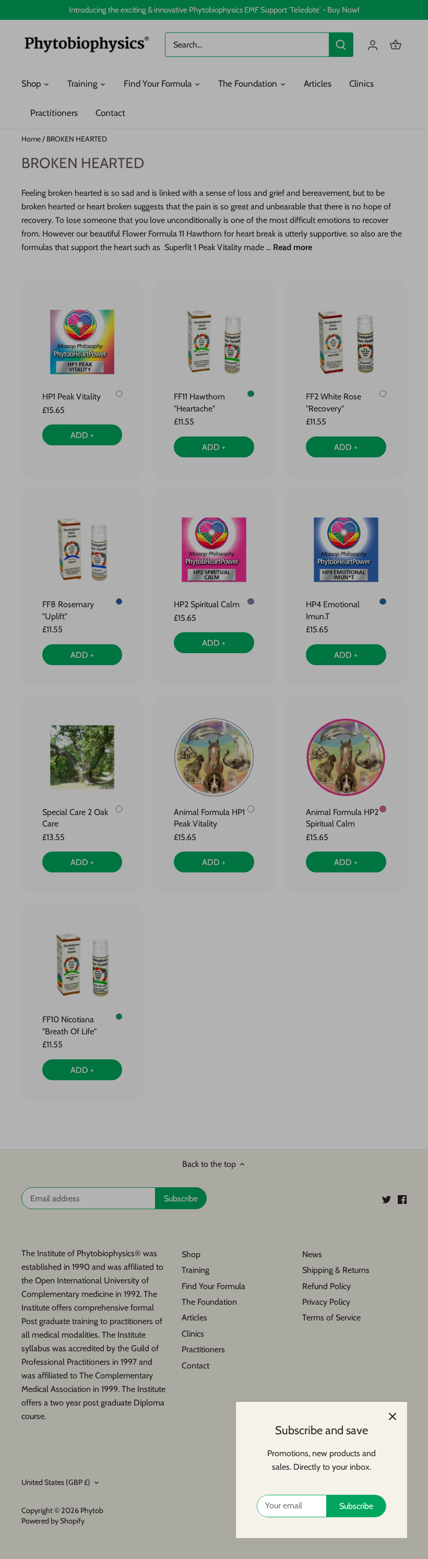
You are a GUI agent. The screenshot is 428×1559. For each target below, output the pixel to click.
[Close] (392, 1416)
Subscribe (356, 1506)
